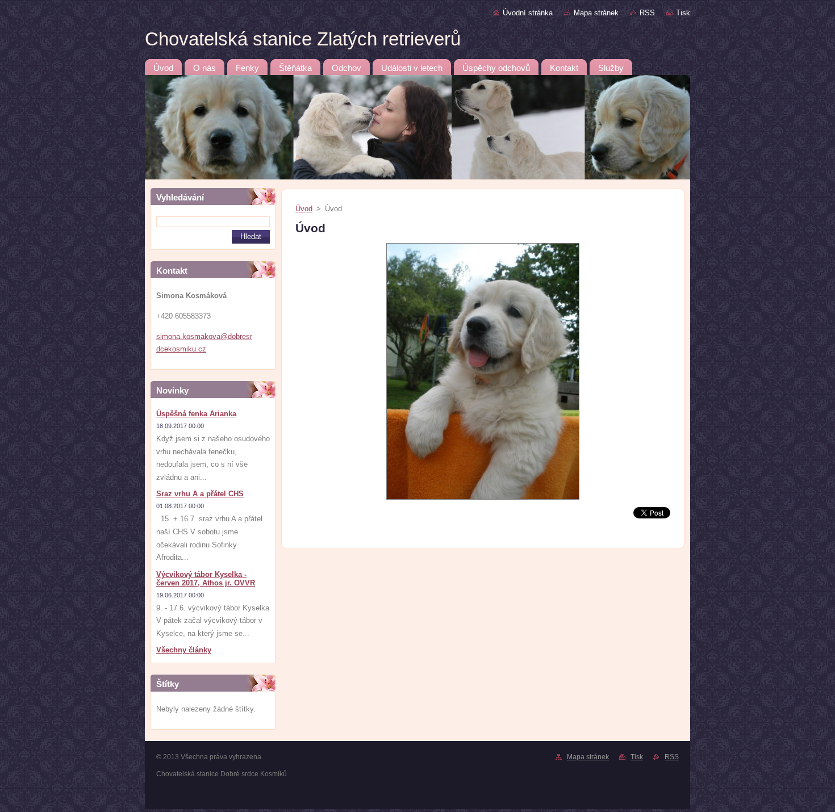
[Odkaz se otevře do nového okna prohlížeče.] (482, 500)
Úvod (303, 208)
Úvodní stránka (528, 13)
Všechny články (183, 650)
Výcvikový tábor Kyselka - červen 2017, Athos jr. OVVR (205, 578)
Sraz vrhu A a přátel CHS (200, 493)
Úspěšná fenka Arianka (196, 413)
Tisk (683, 13)
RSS (647, 13)
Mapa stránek (596, 13)
